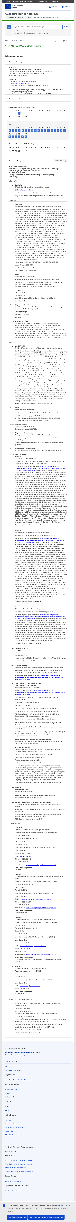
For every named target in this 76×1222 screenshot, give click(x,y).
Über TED (8, 1107)
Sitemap (7, 1110)
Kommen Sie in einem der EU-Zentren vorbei (19, 1171)
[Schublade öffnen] (7, 55)
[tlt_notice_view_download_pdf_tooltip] (10, 130)
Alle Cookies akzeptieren (17, 1217)
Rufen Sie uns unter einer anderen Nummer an (19, 1164)
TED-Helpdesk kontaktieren (13, 1070)
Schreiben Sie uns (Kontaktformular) (16, 1168)
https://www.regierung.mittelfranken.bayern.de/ (41, 908)
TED (6, 41)
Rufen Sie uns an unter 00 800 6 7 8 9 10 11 (19, 1160)
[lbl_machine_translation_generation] (33, 144)
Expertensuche (30, 33)
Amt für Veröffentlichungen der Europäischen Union (22, 1052)
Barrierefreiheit (9, 1097)
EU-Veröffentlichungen (12, 1135)
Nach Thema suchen (44, 33)
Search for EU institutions (13, 1181)
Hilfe (6, 1066)
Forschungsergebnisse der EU (14, 1127)
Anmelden (55, 6)
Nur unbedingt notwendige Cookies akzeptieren (46, 1217)
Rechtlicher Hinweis (11, 1089)
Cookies (7, 1093)
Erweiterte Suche (18, 33)
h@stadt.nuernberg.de (22, 83)
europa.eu (14, 1151)
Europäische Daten (11, 1124)
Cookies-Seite (62, 1206)
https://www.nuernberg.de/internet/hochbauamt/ (41, 865)
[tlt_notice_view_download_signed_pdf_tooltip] (19, 113)
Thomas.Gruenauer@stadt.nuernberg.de (33, 946)
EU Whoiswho (9, 1131)
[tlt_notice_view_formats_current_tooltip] (65, 161)
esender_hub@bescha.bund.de (30, 986)
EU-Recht (8, 1120)
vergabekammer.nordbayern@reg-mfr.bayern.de (35, 899)
